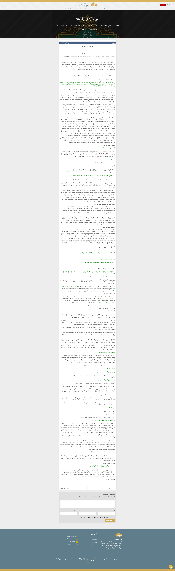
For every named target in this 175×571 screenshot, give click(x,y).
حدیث (87, 17)
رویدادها (80, 9)
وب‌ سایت (75, 511)
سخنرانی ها (85, 9)
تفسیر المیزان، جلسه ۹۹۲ (108, 488)
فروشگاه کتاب (70, 9)
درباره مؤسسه (64, 9)
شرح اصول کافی (82, 17)
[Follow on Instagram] (173, 4)
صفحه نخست (115, 9)
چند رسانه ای (76, 9)
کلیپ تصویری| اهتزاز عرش (67, 488)
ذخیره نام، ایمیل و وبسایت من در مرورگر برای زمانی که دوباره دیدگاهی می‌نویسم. (96, 517)
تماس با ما (59, 9)
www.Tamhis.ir (73, 539)
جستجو (110, 9)
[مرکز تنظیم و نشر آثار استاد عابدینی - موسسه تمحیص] (87, 5)
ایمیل (94, 511)
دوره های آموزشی (105, 9)
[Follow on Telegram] (167, 4)
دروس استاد (91, 9)
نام (114, 511)
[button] (163, 1)
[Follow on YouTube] (169, 4)
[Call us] (171, 4)
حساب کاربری (3, 4)
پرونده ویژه (98, 9)
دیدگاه (113, 499)
